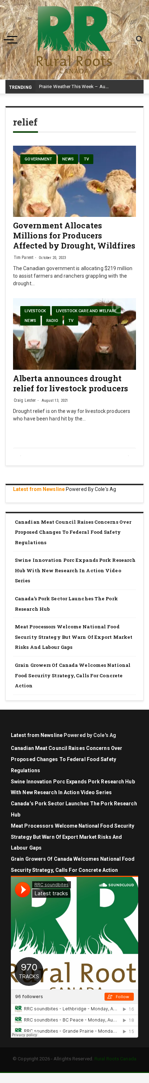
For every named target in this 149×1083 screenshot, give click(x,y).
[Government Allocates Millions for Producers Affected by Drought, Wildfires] (74, 181)
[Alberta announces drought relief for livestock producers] (74, 333)
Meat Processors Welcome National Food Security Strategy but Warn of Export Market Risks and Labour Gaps (73, 636)
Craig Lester (25, 400)
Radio (52, 320)
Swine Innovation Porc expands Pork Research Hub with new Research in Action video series (75, 570)
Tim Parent (23, 257)
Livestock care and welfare (86, 311)
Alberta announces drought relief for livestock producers (70, 383)
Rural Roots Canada (115, 1058)
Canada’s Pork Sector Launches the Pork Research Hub (66, 603)
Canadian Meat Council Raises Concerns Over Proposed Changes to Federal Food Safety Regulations (73, 532)
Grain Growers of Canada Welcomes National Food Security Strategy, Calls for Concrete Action (73, 675)
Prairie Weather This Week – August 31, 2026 (86, 86)
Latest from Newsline (39, 489)
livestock (35, 311)
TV (86, 159)
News (67, 159)
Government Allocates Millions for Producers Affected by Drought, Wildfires (74, 235)
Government (38, 159)
